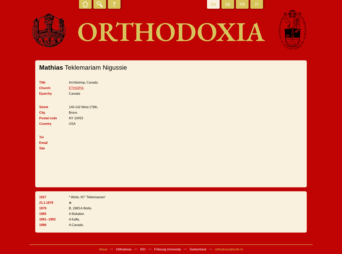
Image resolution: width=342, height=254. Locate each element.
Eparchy (45, 93)
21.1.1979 (46, 202)
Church (44, 88)
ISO (142, 249)
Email (43, 142)
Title (42, 82)
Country (45, 123)
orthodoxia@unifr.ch (229, 249)
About (103, 249)
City (42, 112)
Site (42, 148)
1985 (42, 214)
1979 (42, 208)
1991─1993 (47, 219)
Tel (41, 137)
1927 (42, 197)
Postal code (48, 118)
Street (43, 107)
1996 (42, 225)
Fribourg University (167, 249)
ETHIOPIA (76, 88)
